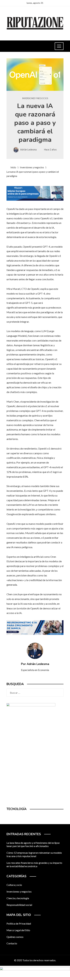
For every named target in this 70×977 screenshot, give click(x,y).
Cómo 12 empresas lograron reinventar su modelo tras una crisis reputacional (34, 854)
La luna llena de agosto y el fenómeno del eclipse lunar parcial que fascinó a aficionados (33, 844)
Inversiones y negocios (35, 98)
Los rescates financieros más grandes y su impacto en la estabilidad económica (34, 864)
